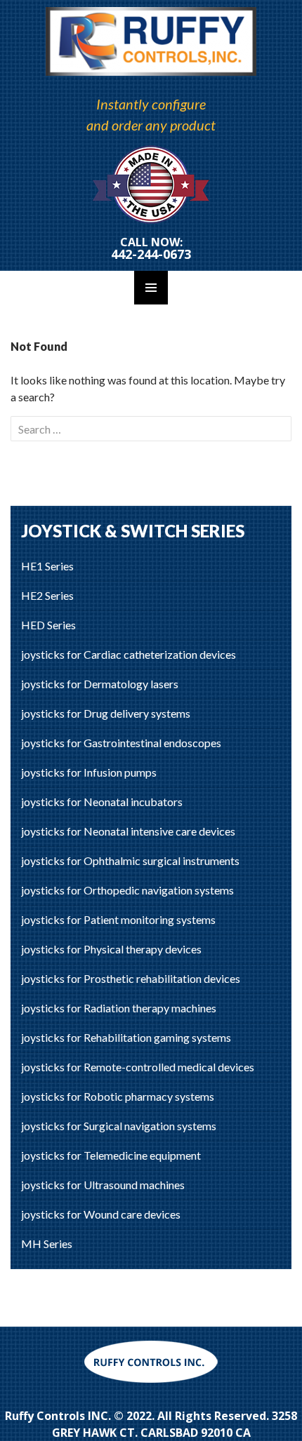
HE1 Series (47, 565)
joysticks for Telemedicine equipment (111, 1155)
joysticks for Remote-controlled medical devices (137, 1066)
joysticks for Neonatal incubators (102, 801)
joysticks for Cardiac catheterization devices (128, 654)
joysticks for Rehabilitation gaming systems (126, 1037)
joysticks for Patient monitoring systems (118, 919)
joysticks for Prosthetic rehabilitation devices (130, 978)
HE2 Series (47, 595)
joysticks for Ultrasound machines (103, 1184)
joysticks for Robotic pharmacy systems (117, 1096)
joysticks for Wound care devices (100, 1214)
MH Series (46, 1243)
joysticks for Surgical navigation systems (118, 1125)
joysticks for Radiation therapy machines (118, 1007)
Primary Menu (151, 287)
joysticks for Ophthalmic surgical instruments (130, 860)
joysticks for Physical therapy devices (111, 949)
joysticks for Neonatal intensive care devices (128, 831)
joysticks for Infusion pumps (89, 772)
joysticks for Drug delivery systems (105, 713)
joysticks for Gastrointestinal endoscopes (121, 742)
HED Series (48, 624)
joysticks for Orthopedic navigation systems (127, 890)
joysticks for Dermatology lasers (99, 683)
